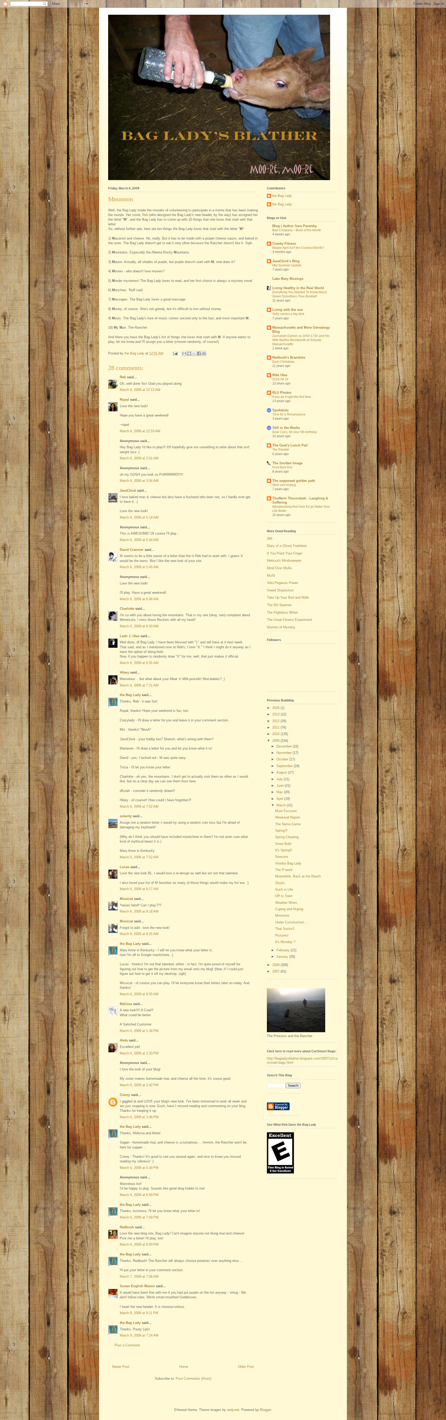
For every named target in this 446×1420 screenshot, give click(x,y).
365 (269, 539)
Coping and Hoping (289, 909)
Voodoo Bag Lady (288, 863)
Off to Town (283, 896)
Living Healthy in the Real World (298, 288)
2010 (276, 734)
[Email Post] (175, 353)
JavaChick (128, 490)
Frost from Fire (282, 467)
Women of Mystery (281, 627)
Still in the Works (286, 428)
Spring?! (281, 830)
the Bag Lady (130, 695)
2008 (276, 965)
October (282, 759)
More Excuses (286, 811)
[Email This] (184, 353)
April (280, 799)
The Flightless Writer (282, 612)
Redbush (127, 1227)
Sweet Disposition (280, 590)
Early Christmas (283, 362)
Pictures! (282, 935)
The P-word (283, 870)
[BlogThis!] (189, 353)
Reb (145, 215)
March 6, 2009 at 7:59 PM (139, 1217)
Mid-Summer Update (286, 265)
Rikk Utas (279, 375)
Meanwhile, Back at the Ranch (298, 876)
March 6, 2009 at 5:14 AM (139, 517)
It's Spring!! (283, 850)
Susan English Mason (137, 1286)
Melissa (126, 1004)
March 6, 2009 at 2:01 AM (139, 458)
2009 (276, 741)
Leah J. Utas (129, 636)
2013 (276, 714)
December (284, 746)
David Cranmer (132, 550)
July (280, 779)
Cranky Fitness (284, 243)
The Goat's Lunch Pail (290, 445)
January (282, 957)
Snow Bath (283, 844)
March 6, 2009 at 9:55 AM (139, 994)
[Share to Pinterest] (203, 353)
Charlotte (127, 609)
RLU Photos (281, 393)
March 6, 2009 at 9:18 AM (139, 911)
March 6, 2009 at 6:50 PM (139, 1195)
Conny (125, 1095)
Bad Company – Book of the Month (296, 230)
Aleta (124, 1040)
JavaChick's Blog (286, 261)
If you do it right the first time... (292, 397)
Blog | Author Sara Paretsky (294, 226)
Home (183, 1367)
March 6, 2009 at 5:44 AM (139, 540)
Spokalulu (280, 410)
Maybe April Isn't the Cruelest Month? (298, 248)
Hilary (124, 672)
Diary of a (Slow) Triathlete (287, 546)
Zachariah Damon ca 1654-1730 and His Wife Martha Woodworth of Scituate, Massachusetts (301, 340)
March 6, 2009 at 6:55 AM (139, 663)
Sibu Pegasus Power (282, 583)
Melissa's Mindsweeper (284, 560)
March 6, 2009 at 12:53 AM (140, 431)
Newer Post (120, 1367)
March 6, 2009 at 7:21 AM (139, 685)
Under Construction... (291, 922)
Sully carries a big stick (288, 314)
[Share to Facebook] (199, 353)
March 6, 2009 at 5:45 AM (139, 567)
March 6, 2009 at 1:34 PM (139, 1031)
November (284, 753)
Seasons (281, 857)
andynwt (233, 1410)
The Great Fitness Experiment (289, 620)
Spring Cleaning (287, 837)
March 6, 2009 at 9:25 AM (139, 934)
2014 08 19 (280, 379)
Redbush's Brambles (288, 357)
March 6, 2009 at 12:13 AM (140, 390)
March (281, 805)
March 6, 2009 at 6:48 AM (139, 599)
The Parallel (280, 449)
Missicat (126, 899)
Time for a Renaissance (289, 414)
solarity (126, 816)
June (280, 786)
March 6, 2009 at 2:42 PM (139, 1085)
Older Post (246, 1367)
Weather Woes (286, 903)
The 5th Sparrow (279, 605)
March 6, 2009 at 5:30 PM (139, 1168)
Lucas (124, 867)
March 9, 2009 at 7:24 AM (139, 1335)
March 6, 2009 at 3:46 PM (139, 1117)
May (280, 792)
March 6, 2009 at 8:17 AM (139, 889)
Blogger (265, 1410)
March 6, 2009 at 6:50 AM (139, 626)
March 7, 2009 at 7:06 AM (139, 1276)
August (282, 772)
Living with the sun (287, 310)
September (285, 766)
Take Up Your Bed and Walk (288, 597)
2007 (276, 971)
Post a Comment (127, 1345)
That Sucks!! (284, 929)
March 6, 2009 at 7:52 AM (139, 806)
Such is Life (284, 889)
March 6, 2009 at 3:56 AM (139, 481)
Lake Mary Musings (287, 279)
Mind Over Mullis (279, 568)
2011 (276, 727)
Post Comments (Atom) (193, 1378)
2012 (276, 721)
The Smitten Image (287, 463)
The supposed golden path (293, 481)
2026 (276, 708)
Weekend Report (287, 817)
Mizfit (271, 575)
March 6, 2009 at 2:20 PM (139, 1053)
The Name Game (288, 824)
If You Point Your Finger (284, 553)
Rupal (124, 400)
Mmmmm (282, 915)
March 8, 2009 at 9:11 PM (139, 1313)
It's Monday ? (285, 942)
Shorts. (280, 883)
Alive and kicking (284, 485)
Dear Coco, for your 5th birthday (294, 432)
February (283, 950)
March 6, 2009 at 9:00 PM (139, 1244)
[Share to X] (194, 353)
